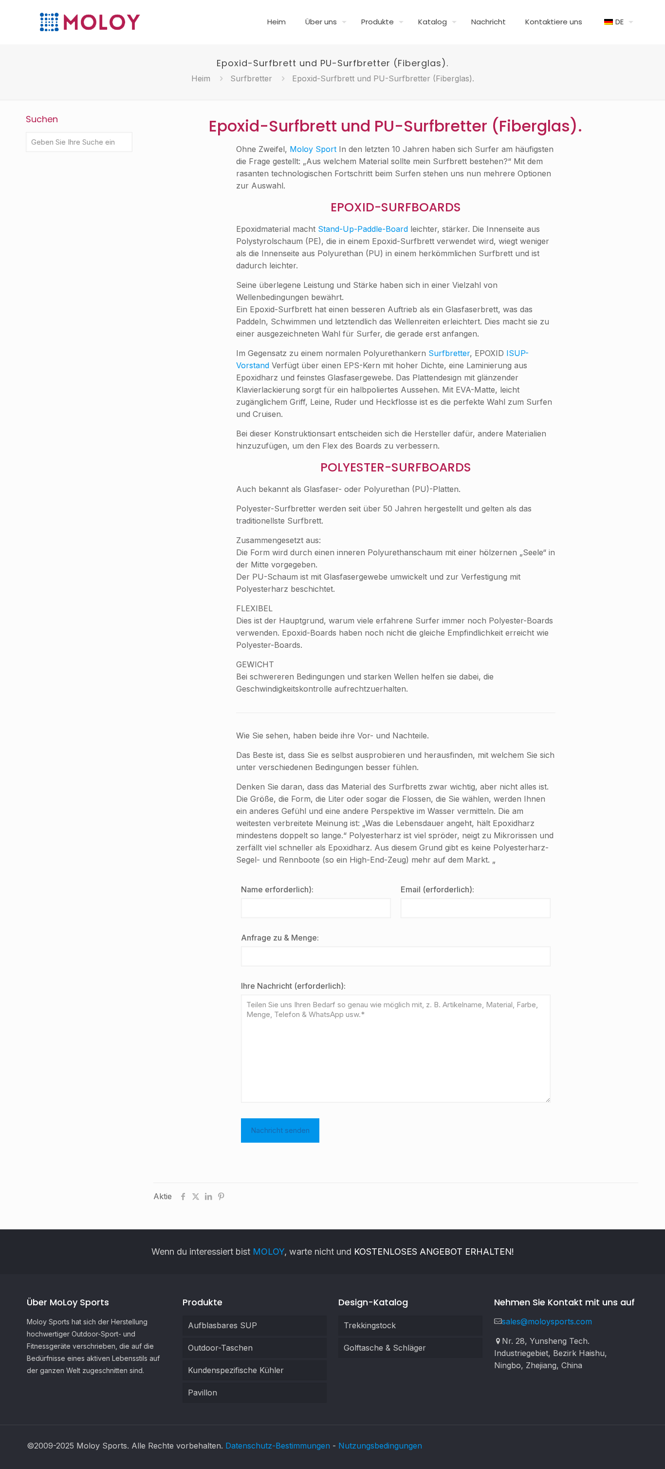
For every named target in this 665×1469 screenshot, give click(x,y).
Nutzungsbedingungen (380, 1445)
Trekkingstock (370, 1325)
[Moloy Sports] (90, 22)
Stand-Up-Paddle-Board (363, 229)
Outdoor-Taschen (220, 1348)
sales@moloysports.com (547, 1321)
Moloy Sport (313, 149)
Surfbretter (251, 78)
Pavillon (202, 1392)
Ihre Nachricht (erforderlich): (293, 986)
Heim (200, 78)
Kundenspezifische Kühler (236, 1370)
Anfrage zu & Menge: (280, 937)
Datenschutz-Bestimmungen (277, 1445)
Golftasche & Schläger (385, 1348)
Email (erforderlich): (437, 889)
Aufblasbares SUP (222, 1325)
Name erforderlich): (277, 889)
